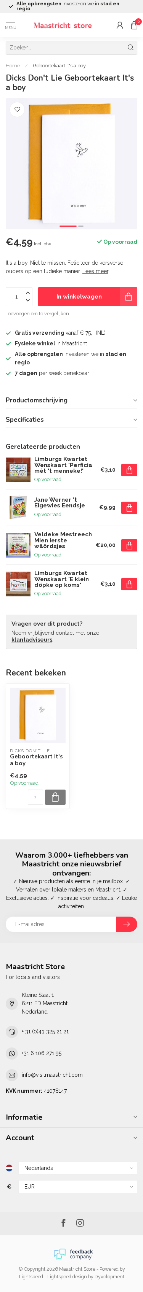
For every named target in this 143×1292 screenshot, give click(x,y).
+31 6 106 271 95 (41, 1053)
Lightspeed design (67, 1276)
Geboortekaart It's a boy (59, 65)
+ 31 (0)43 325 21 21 (45, 1031)
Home (13, 65)
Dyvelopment (109, 1276)
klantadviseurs (31, 640)
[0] (134, 25)
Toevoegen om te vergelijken (37, 313)
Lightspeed (31, 1276)
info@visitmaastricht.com (52, 1075)
